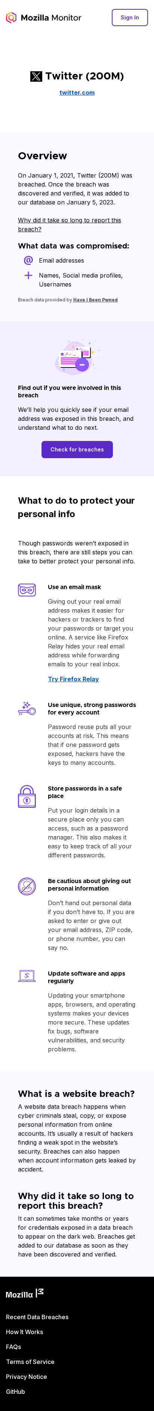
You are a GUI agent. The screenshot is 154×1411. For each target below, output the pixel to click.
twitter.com (77, 92)
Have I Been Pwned (95, 300)
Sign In (130, 17)
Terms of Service (30, 1361)
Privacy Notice (26, 1376)
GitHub (15, 1391)
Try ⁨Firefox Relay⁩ (73, 679)
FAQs (13, 1347)
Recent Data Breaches (37, 1317)
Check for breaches (77, 449)
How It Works (24, 1332)
